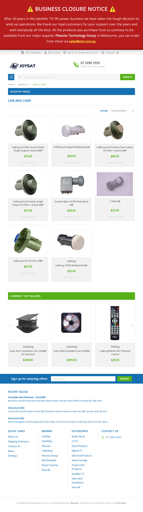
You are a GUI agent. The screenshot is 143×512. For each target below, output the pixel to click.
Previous (10, 325)
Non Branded (49, 460)
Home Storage (79, 460)
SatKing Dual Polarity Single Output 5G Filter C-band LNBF (28, 203)
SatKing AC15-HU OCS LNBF (28, 260)
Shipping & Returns (18, 441)
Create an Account (88, 52)
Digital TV (77, 450)
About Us (13, 436)
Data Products (80, 446)
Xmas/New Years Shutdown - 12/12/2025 (27, 397)
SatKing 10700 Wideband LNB (71, 265)
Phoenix (46, 446)
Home (11, 84)
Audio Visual (78, 436)
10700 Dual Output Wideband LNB (71, 147)
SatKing (46, 436)
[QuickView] (25, 130)
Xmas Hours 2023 (16, 418)
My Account (54, 52)
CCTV (75, 441)
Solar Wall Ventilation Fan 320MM (72, 350)
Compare (111, 52)
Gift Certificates (33, 52)
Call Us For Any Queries (93, 66)
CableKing (47, 450)
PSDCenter (121, 503)
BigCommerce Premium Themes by (103, 503)
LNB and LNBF (39, 84)
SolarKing (47, 441)
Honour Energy (50, 455)
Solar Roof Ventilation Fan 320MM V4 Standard (28, 352)
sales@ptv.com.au (82, 41)
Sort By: (104, 110)
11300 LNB (114, 201)
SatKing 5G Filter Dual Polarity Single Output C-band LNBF (28, 149)
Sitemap (12, 455)
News (11, 451)
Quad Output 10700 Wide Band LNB (71, 203)
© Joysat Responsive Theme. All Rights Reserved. (47, 503)
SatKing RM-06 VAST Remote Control (115, 352)
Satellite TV (23, 84)
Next (132, 325)
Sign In (70, 52)
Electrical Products (82, 455)
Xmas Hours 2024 (16, 407)
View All (46, 469)
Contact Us (14, 446)
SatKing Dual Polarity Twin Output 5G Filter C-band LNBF (115, 149)
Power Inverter (50, 465)
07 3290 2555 (93, 64)
